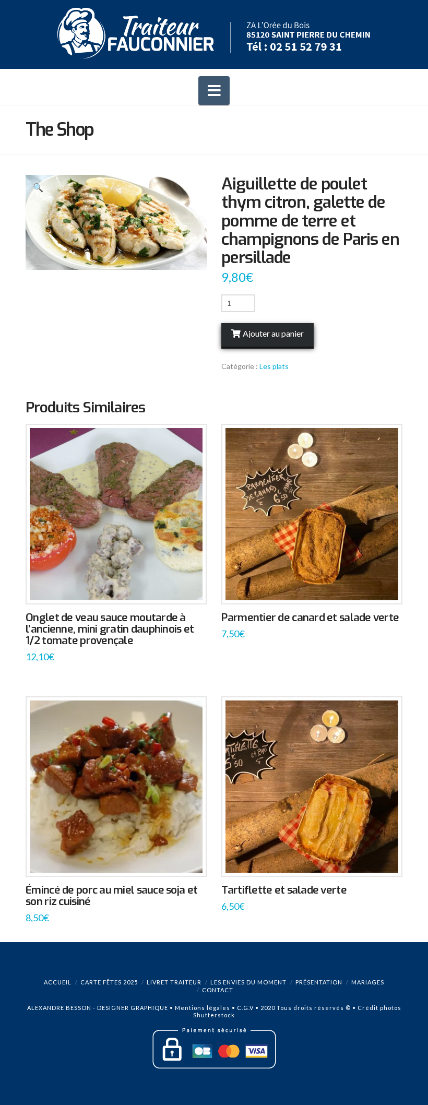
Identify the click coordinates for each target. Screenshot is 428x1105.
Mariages (367, 982)
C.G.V (245, 1007)
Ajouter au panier (273, 333)
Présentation (318, 982)
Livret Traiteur (174, 982)
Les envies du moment (248, 982)
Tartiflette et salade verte (283, 890)
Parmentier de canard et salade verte (310, 617)
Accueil (58, 982)
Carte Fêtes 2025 (109, 982)
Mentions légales (202, 1007)
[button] (214, 90)
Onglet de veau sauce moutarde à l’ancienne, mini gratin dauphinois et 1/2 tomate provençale (110, 629)
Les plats (274, 366)
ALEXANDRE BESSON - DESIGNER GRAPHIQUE (97, 1007)
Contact (217, 990)
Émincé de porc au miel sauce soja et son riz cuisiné (111, 896)
